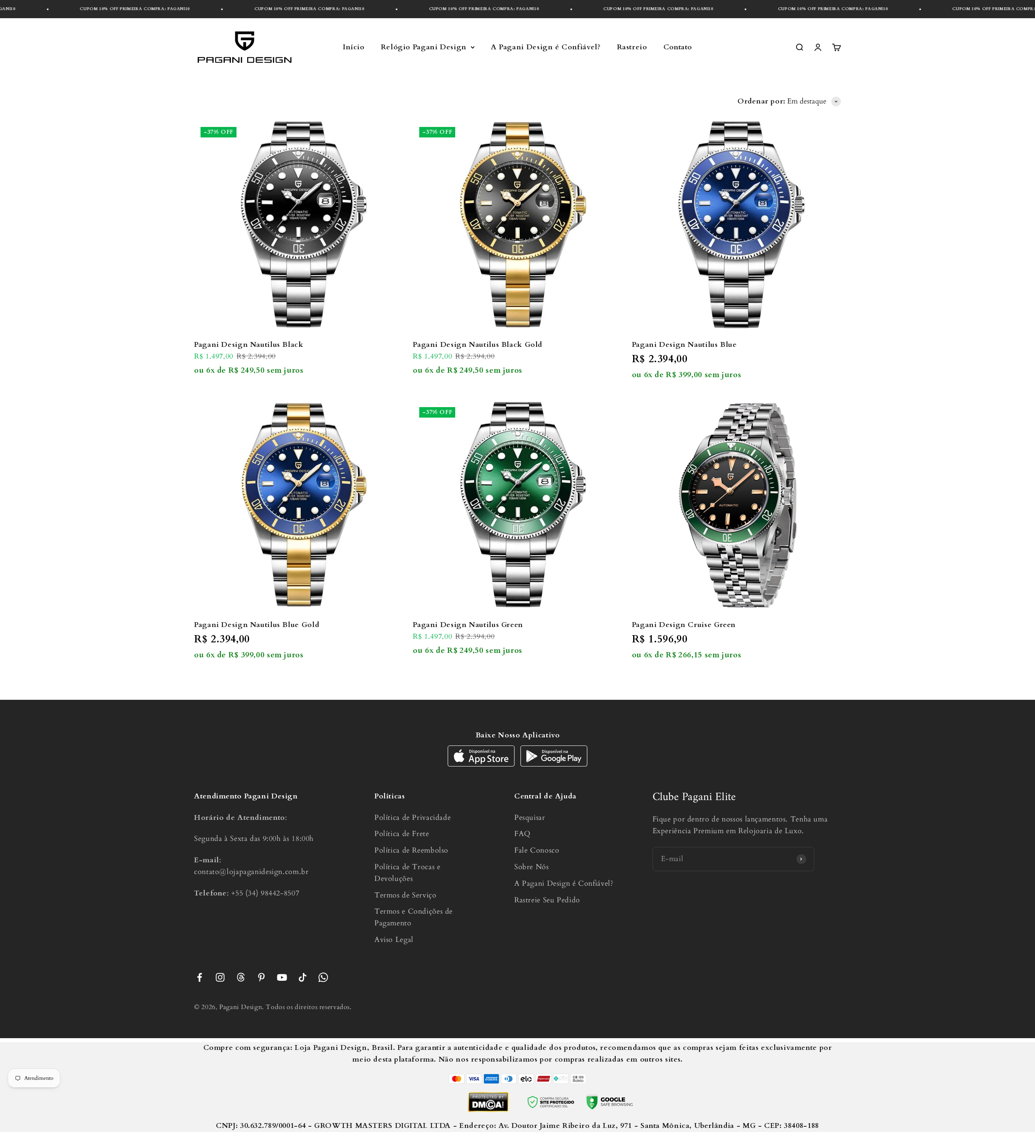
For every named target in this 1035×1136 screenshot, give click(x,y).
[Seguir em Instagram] (220, 977)
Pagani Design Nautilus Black (249, 345)
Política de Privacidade (412, 818)
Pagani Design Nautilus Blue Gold (256, 625)
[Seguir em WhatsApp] (323, 977)
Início (354, 47)
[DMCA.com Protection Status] (488, 1102)
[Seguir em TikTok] (302, 977)
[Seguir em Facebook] (199, 977)
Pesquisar (529, 818)
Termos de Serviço (405, 895)
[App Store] (482, 764)
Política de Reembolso (411, 850)
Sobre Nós (531, 867)
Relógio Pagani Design (424, 47)
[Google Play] (554, 764)
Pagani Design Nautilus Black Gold (478, 345)
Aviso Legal (394, 940)
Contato (677, 47)
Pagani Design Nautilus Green (468, 625)
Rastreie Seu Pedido (547, 900)
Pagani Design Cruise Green (684, 625)
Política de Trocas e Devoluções (407, 873)
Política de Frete (401, 834)
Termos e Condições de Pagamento (413, 917)
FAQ (522, 834)
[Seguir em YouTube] (282, 977)
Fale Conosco (537, 850)
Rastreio (632, 47)
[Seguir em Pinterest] (261, 977)
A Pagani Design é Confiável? (546, 47)
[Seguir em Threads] (240, 977)
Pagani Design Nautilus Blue (684, 345)
